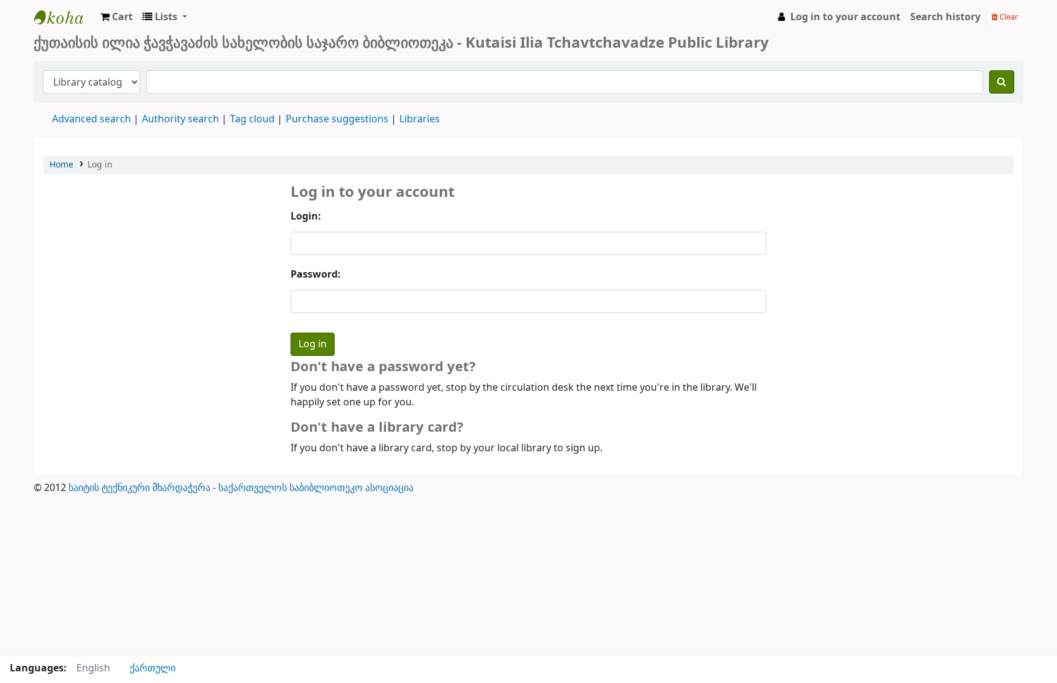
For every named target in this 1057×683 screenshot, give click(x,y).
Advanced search (91, 119)
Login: (306, 216)
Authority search (180, 119)
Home (61, 164)
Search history (945, 17)
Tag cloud (252, 119)
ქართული (153, 668)
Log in (100, 164)
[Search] (1001, 82)
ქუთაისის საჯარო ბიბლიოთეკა (64, 17)
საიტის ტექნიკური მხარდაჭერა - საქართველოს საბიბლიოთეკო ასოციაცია (241, 488)
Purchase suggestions (337, 119)
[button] (116, 17)
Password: (316, 274)
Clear (1008, 17)
